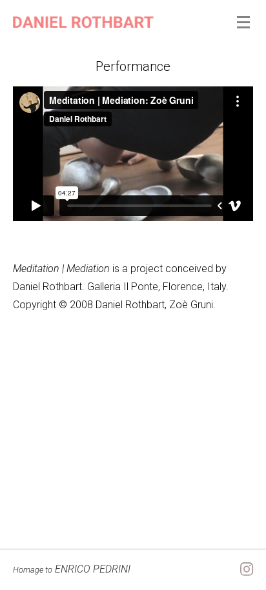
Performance (133, 66)
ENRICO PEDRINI (71, 569)
